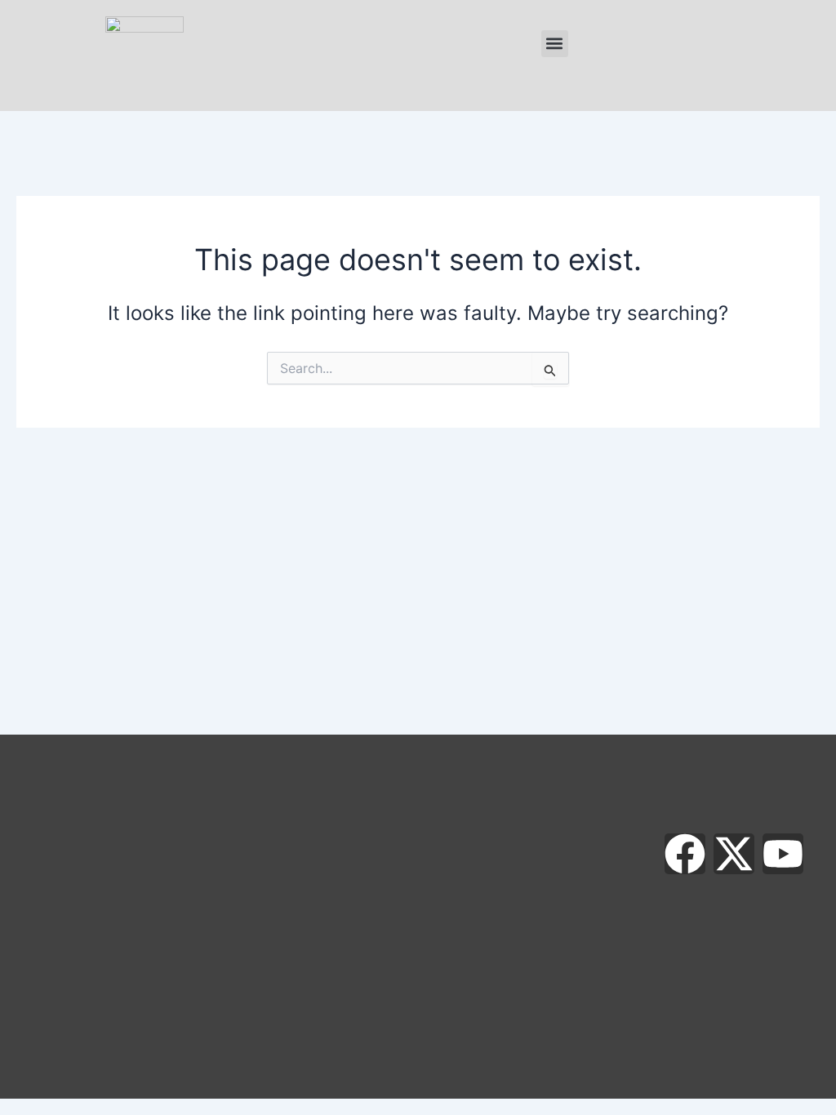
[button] (554, 43)
